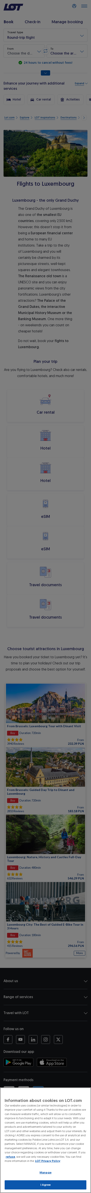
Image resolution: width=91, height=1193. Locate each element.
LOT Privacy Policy (47, 1161)
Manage (45, 1172)
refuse (10, 1156)
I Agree (45, 1184)
